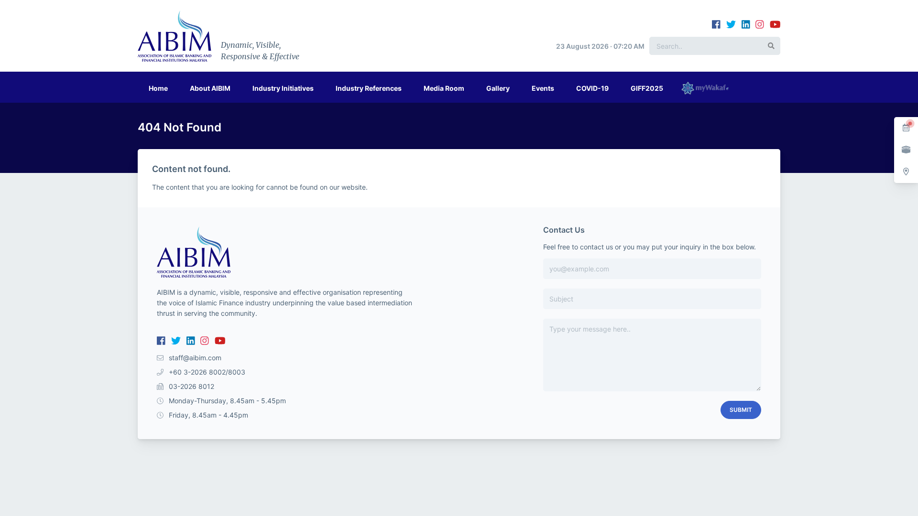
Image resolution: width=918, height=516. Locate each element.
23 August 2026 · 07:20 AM (600, 46)
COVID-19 (592, 88)
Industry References (369, 88)
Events (543, 88)
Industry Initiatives (283, 88)
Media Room (444, 88)
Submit (741, 409)
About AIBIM (210, 88)
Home (158, 88)
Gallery (498, 88)
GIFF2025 (647, 88)
